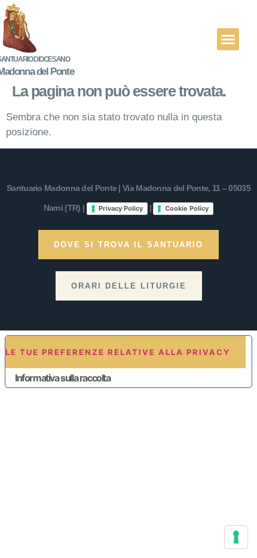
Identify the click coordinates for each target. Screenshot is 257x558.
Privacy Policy (121, 208)
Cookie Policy (187, 208)
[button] (228, 39)
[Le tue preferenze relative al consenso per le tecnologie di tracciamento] (236, 537)
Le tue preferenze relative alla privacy (117, 352)
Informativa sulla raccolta (63, 378)
